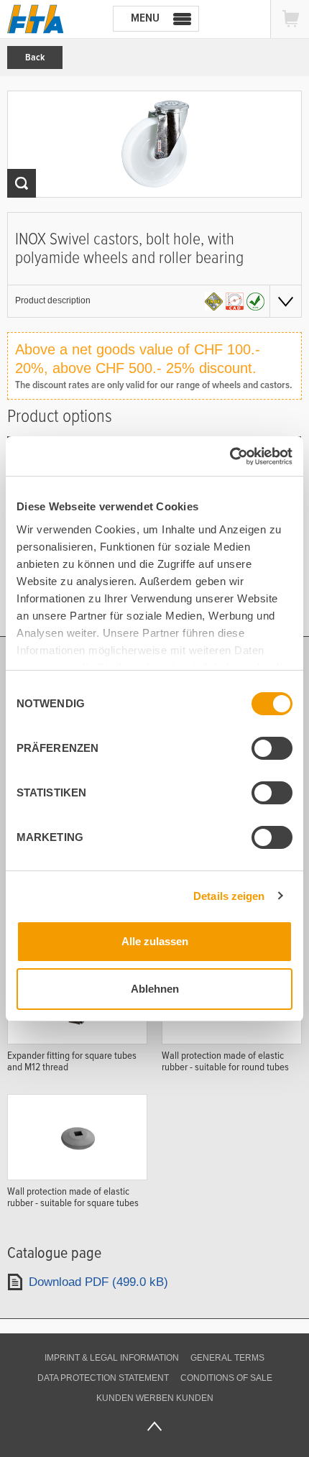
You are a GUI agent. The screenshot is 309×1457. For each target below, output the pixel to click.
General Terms (227, 1358)
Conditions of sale (226, 1378)
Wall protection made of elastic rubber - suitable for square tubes (73, 1197)
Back (35, 57)
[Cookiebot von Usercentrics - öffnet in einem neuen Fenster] (229, 456)
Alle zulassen (154, 941)
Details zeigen (228, 896)
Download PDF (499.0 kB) (98, 1282)
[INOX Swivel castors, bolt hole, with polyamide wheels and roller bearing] (154, 144)
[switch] (272, 748)
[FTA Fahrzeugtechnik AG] (35, 19)
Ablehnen (155, 989)
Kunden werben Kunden (154, 1398)
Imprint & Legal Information (112, 1358)
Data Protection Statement (103, 1378)
